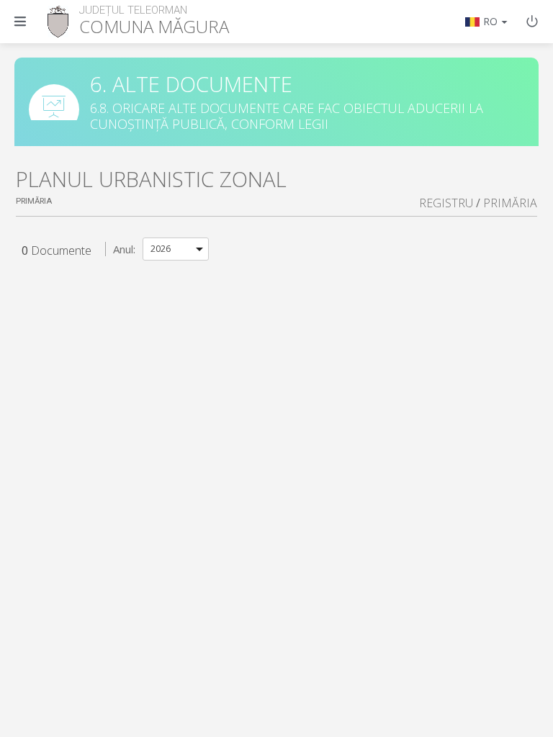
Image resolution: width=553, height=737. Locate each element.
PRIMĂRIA (510, 203)
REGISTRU (446, 203)
